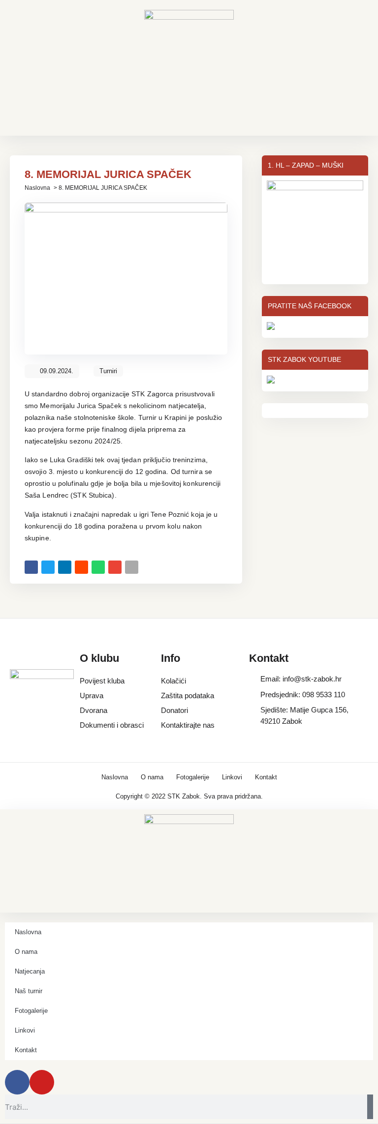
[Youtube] (42, 1082)
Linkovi (232, 777)
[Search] (370, 1106)
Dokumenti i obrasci (112, 725)
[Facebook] (17, 1082)
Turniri (108, 371)
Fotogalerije (192, 777)
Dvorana (93, 710)
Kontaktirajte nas (188, 725)
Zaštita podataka (187, 695)
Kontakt (266, 777)
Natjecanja (30, 971)
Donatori (174, 710)
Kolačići (173, 681)
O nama (152, 777)
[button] (31, 567)
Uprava (91, 695)
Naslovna (37, 187)
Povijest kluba (102, 681)
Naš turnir (28, 991)
